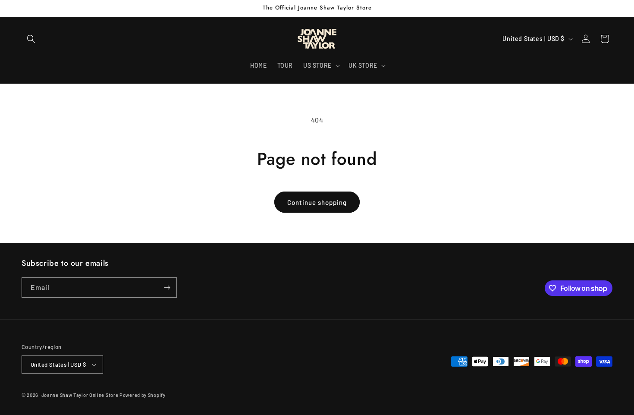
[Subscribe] (166, 287)
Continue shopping (317, 202)
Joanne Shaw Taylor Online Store (80, 395)
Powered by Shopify (142, 395)
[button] (31, 38)
